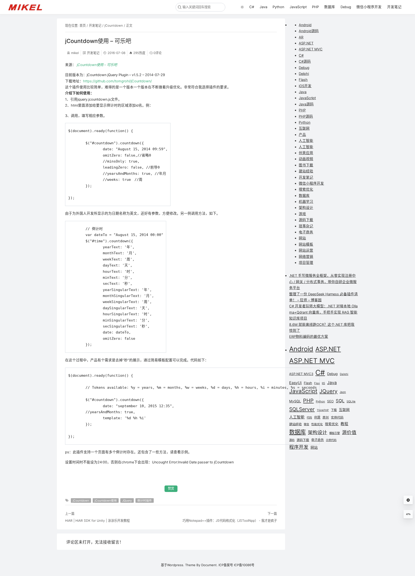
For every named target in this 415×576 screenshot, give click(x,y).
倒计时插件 (144, 500)
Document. (209, 565)
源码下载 (306, 220)
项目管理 (306, 263)
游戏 (302, 214)
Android (305, 25)
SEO (330, 401)
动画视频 (306, 159)
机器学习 (306, 202)
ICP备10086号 (244, 565)
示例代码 (331, 440)
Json (343, 392)
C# (251, 7)
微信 (306, 424)
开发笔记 (394, 7)
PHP (315, 7)
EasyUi (295, 382)
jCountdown (113, 25)
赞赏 (171, 488)
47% (408, 514)
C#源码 (305, 61)
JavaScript (298, 7)
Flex (317, 383)
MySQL (295, 401)
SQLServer (302, 409)
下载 (334, 410)
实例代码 (337, 417)
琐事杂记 (306, 226)
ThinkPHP (323, 410)
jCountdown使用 (106, 500)
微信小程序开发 (369, 7)
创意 (317, 417)
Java (263, 7)
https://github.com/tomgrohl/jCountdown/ (117, 81)
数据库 (329, 7)
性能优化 (317, 424)
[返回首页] (27, 7)
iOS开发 (305, 86)
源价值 (349, 432)
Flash (303, 80)
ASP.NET (306, 43)
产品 (302, 135)
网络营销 (306, 257)
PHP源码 (306, 116)
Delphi (304, 74)
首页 (82, 25)
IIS (323, 383)
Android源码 (309, 31)
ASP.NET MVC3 (301, 374)
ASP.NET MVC (311, 49)
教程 (344, 424)
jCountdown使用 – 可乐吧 (97, 65)
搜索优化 (306, 189)
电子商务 (306, 232)
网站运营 (306, 250)
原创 (326, 417)
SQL (340, 400)
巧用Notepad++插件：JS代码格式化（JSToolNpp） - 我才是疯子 (230, 520)
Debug (346, 7)
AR (301, 37)
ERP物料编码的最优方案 (308, 336)
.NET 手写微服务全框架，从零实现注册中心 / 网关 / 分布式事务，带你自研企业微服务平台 (323, 281)
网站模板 (306, 244)
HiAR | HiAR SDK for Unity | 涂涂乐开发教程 (97, 520)
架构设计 (306, 208)
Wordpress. (175, 565)
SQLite (351, 401)
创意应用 (306, 153)
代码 (309, 417)
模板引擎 (334, 433)
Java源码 (306, 104)
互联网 (304, 128)
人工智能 (306, 141)
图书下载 (306, 165)
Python (278, 7)
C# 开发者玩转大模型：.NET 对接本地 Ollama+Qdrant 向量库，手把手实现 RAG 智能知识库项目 (323, 312)
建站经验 (306, 171)
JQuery (127, 500)
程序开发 (298, 447)
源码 (291, 440)
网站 (302, 238)
